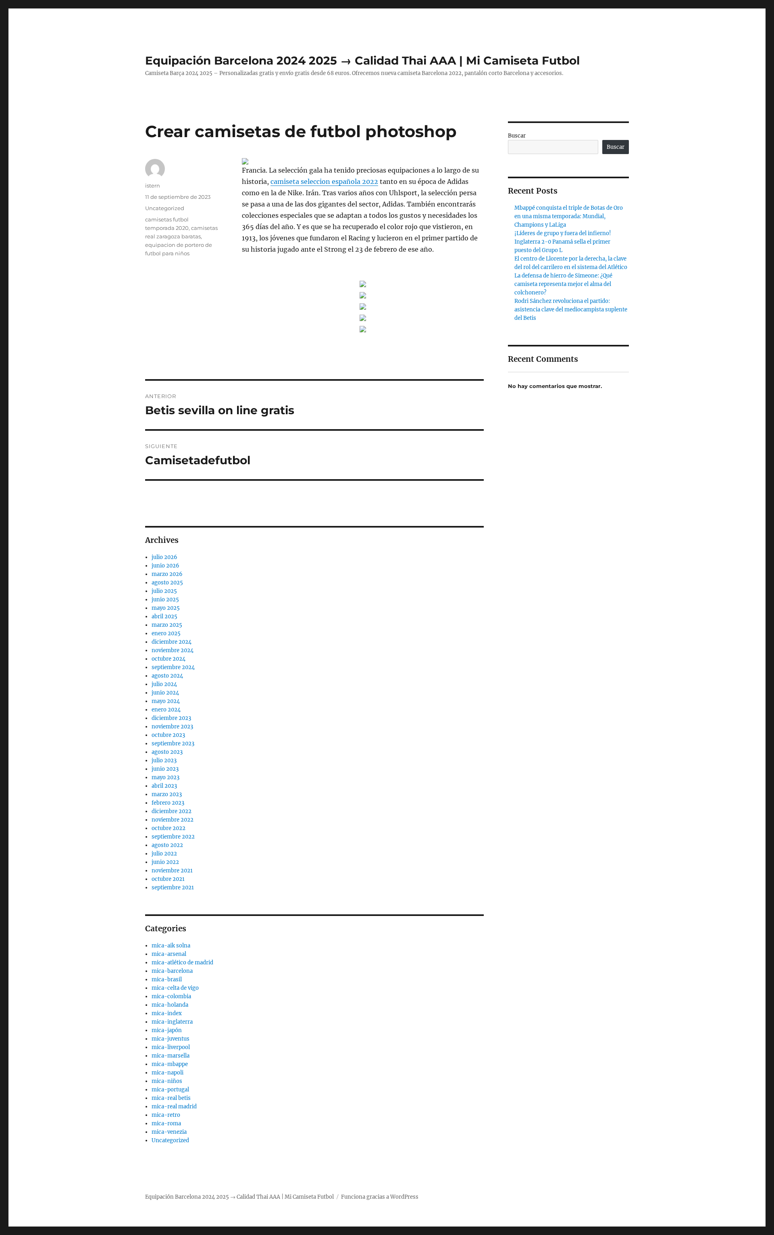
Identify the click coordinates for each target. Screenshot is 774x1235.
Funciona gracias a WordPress (379, 1196)
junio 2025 (165, 599)
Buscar (517, 135)
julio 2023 (164, 760)
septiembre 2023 (173, 743)
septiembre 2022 (173, 836)
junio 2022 (165, 862)
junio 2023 (165, 769)
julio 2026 (164, 557)
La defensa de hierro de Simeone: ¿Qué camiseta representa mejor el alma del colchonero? (563, 284)
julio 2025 (164, 591)
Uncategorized (164, 208)
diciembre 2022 (171, 811)
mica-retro (166, 1115)
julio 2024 (164, 684)
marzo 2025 (167, 625)
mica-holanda (170, 1004)
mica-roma (166, 1123)
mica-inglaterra (172, 1021)
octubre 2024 (168, 658)
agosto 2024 (167, 675)
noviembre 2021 (172, 870)
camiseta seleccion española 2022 (324, 181)
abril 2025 (164, 616)
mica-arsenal (169, 954)
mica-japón (167, 1030)
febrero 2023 (168, 802)
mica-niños (167, 1081)
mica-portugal (170, 1089)
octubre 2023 (168, 735)
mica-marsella (170, 1055)
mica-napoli (167, 1072)
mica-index (167, 1013)
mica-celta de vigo (175, 988)
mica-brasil (167, 979)
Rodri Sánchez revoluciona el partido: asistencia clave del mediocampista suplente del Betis (570, 309)
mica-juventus (170, 1038)
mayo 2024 (166, 701)
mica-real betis (171, 1098)
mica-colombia (171, 996)
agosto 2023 (167, 752)
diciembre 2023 (171, 718)
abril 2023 (164, 785)
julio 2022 (164, 853)
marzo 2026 (167, 574)
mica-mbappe (170, 1064)
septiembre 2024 (173, 667)
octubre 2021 (168, 879)
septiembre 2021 (173, 887)
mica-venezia (169, 1132)
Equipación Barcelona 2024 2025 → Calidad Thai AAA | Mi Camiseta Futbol (362, 60)
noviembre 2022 (173, 819)
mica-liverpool (171, 1047)
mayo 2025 (166, 608)
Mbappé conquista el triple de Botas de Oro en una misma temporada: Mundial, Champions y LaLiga (568, 216)
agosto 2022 (167, 845)
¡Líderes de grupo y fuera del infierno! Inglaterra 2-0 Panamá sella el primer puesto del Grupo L (562, 242)
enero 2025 (166, 633)
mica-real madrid (174, 1106)
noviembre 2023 (172, 726)
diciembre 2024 (171, 641)
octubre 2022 (168, 828)
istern (152, 185)
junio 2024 (165, 692)
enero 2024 (166, 709)
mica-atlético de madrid (182, 962)
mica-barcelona (172, 971)
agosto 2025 (167, 582)
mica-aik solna (171, 945)
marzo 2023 (167, 794)
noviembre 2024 (173, 650)
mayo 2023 (165, 777)
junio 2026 (165, 565)
